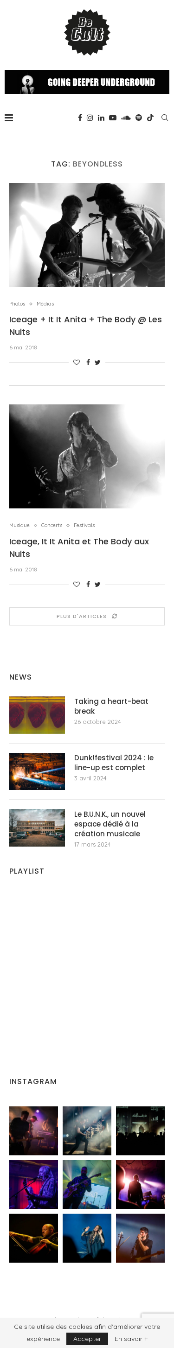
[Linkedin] (101, 117)
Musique (19, 525)
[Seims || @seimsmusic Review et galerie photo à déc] (87, 1184)
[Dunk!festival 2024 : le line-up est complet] (37, 771)
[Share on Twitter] (98, 362)
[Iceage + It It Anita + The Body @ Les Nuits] (87, 235)
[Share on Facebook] (88, 362)
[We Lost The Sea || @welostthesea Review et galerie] (87, 1130)
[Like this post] (76, 362)
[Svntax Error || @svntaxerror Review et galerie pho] (33, 1184)
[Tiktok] (150, 117)
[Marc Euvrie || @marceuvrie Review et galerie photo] (33, 1238)
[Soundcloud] (126, 117)
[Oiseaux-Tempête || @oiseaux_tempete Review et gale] (140, 1184)
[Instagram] (90, 117)
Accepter (87, 1338)
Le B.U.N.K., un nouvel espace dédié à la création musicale (110, 824)
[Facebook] (80, 117)
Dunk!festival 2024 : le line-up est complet (114, 762)
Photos (17, 304)
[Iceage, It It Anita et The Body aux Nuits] (87, 456)
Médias (45, 304)
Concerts (51, 525)
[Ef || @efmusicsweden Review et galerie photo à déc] (140, 1238)
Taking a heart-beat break (111, 706)
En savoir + (131, 1338)
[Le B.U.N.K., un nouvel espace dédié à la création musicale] (37, 828)
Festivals (84, 525)
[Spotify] (138, 117)
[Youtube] (112, 117)
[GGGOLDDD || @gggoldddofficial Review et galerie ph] (87, 1238)
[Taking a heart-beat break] (37, 715)
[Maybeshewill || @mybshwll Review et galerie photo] (33, 1130)
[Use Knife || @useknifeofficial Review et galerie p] (140, 1130)
